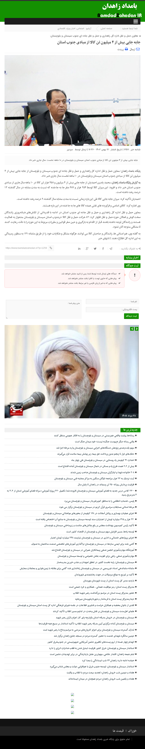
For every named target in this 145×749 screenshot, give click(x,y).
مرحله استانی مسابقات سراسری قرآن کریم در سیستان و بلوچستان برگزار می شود (96, 507)
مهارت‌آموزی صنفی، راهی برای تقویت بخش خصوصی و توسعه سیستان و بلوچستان (96, 556)
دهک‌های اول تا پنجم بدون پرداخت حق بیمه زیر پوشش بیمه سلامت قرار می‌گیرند (95, 454)
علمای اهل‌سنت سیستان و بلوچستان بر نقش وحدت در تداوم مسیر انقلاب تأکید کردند (93, 611)
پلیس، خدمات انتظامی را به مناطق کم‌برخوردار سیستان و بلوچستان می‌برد (99, 501)
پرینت (121, 49)
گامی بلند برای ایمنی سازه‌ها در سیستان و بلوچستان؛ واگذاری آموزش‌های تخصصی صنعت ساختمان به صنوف (82, 544)
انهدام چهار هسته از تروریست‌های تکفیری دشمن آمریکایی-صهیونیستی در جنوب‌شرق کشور (90, 642)
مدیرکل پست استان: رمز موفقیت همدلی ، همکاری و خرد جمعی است (101, 587)
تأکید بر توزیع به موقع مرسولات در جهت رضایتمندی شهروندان (104, 575)
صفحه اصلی (106, 28)
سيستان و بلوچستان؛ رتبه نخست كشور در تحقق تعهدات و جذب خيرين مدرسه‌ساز (95, 562)
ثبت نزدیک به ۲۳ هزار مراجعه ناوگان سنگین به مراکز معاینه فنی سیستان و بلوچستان (94, 479)
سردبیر (70, 149)
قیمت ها (118, 731)
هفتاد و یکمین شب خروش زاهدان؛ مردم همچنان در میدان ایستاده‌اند (101, 679)
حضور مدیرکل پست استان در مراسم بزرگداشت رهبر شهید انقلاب (103, 593)
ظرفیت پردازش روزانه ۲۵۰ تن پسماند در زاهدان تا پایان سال (106, 485)
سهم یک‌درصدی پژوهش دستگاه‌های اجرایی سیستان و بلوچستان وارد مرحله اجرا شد (95, 448)
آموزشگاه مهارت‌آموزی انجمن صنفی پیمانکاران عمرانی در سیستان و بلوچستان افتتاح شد (93, 550)
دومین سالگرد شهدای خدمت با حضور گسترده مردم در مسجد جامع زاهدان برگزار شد (94, 636)
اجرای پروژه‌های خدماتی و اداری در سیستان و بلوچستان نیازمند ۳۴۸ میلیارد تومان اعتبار (92, 538)
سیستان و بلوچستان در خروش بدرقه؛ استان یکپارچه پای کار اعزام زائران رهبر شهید (95, 618)
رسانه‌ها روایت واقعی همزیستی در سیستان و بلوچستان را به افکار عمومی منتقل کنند (94, 436)
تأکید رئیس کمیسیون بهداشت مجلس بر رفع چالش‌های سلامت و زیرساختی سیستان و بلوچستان (89, 525)
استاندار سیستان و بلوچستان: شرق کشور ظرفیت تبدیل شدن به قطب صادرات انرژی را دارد (91, 648)
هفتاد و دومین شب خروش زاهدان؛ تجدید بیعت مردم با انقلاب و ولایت (100, 673)
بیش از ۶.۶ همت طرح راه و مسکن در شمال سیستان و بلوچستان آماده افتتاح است (96, 466)
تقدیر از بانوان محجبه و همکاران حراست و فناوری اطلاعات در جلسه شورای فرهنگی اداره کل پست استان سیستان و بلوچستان (75, 605)
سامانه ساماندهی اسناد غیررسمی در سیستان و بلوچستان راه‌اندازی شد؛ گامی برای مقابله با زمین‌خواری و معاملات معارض (77, 568)
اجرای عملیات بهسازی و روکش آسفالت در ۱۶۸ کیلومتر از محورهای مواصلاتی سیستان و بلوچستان (88, 513)
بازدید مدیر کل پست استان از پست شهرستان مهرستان (108, 581)
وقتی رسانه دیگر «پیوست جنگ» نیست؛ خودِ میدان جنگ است (104, 442)
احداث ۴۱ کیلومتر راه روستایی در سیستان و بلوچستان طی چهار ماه (102, 460)
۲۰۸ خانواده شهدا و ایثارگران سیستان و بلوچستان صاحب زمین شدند (102, 473)
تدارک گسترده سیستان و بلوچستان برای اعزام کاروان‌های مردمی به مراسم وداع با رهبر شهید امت (88, 630)
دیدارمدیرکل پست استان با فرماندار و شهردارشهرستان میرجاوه (104, 599)
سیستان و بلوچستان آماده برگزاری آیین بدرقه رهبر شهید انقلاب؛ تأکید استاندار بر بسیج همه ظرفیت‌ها (86, 624)
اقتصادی (61, 28)
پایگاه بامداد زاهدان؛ (130, 171)
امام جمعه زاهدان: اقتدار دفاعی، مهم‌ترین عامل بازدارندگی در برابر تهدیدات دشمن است (92, 654)
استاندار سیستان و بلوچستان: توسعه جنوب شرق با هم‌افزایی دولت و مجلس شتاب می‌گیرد (92, 667)
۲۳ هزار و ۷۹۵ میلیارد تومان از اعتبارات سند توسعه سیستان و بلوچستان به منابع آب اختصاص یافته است (85, 519)
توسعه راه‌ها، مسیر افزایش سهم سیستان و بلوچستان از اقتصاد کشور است (100, 532)
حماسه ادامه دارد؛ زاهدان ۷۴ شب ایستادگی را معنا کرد (108, 661)
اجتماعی (80, 28)
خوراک (132, 731)
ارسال (132, 49)
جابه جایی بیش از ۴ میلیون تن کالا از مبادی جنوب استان (98, 42)
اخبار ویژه (70, 28)
